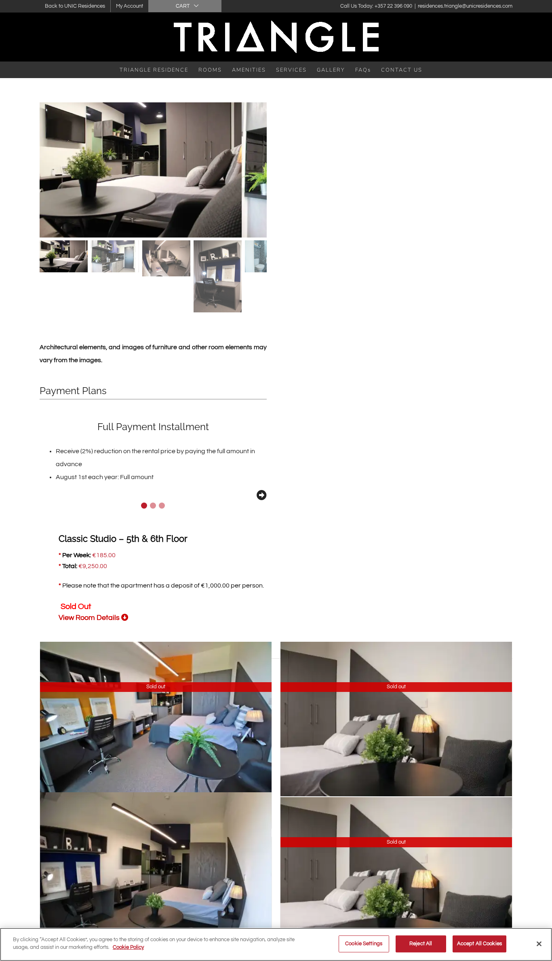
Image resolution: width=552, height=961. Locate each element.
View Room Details (90, 618)
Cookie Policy (128, 947)
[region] (276, 944)
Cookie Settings (363, 943)
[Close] (539, 944)
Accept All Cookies (479, 943)
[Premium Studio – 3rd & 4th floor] (156, 879)
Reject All (420, 943)
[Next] (262, 495)
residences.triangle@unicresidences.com (465, 6)
